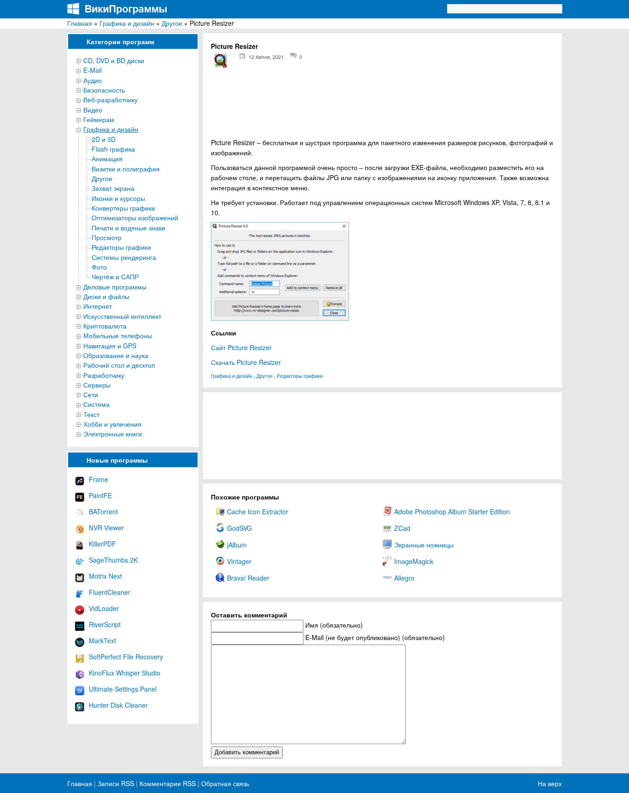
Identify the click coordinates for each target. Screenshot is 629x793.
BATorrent (103, 511)
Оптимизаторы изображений (135, 217)
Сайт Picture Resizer (241, 347)
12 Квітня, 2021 (266, 56)
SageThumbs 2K (113, 559)
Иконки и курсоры (118, 198)
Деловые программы (114, 286)
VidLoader (104, 608)
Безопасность (104, 89)
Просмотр (107, 237)
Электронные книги (112, 433)
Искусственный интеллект (122, 316)
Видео (92, 109)
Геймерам (98, 119)
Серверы (97, 384)
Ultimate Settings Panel (123, 688)
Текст (91, 414)
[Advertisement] (382, 106)
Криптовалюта (105, 325)
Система (96, 404)
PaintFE (100, 495)
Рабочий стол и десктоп (119, 365)
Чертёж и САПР (115, 276)
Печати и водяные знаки (128, 227)
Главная (79, 23)
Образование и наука (115, 355)
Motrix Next (105, 576)
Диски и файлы (106, 296)
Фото (99, 266)
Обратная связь (224, 783)
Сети (90, 394)
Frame (98, 479)
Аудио (92, 80)
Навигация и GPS (109, 345)
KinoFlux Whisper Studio (124, 672)
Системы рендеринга (124, 257)
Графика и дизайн (126, 23)
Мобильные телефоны (117, 335)
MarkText (102, 640)
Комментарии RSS (168, 783)
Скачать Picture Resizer (246, 362)
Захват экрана (113, 188)
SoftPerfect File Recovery (126, 656)
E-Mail (92, 70)
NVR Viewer (106, 527)
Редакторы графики (121, 247)
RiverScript (105, 624)
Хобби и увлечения (112, 424)
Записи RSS (116, 783)
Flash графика (113, 148)
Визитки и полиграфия (126, 168)
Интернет (97, 306)
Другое (172, 23)
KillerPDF (102, 543)
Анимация (107, 158)
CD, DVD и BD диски (113, 60)
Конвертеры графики (123, 207)
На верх (550, 783)
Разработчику (103, 375)
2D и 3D (104, 139)
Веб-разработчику (110, 99)
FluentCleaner (109, 592)
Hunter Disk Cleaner (118, 705)
